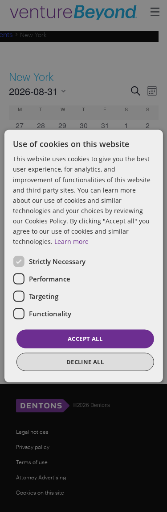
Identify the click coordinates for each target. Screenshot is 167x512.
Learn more (71, 241)
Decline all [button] (85, 361)
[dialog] (83, 256)
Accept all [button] (85, 339)
